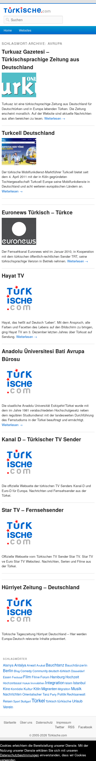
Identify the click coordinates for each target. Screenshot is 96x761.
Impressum (63, 722)
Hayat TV (13, 275)
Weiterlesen (54, 118)
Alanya (8, 665)
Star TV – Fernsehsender (33, 509)
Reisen (8, 701)
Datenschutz (44, 722)
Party (53, 694)
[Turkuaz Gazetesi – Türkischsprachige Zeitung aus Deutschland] (19, 99)
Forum (44, 677)
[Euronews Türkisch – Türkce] (19, 246)
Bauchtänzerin (76, 665)
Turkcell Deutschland (28, 132)
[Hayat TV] (19, 317)
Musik (76, 688)
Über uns (26, 722)
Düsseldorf (77, 671)
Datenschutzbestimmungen (19, 755)
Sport (16, 701)
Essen (7, 677)
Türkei (38, 700)
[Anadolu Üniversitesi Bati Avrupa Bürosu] (19, 400)
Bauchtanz (55, 664)
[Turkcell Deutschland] (19, 167)
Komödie (17, 689)
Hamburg (57, 676)
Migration (64, 689)
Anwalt (31, 665)
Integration (54, 682)
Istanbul (79, 682)
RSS (71, 727)
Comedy (26, 671)
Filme (36, 677)
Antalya (20, 664)
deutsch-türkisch (59, 671)
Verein (8, 706)
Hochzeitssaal (12, 683)
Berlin (8, 670)
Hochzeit (72, 676)
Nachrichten (12, 694)
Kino (6, 688)
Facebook (85, 727)
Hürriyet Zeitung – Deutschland (41, 587)
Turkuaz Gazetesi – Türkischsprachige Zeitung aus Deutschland (40, 59)
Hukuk (26, 683)
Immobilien (37, 683)
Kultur (28, 688)
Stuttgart (26, 701)
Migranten (49, 688)
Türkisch (51, 701)
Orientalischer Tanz (35, 694)
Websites (25, 30)
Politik (61, 694)
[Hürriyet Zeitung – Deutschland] (19, 629)
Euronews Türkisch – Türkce (37, 212)
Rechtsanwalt (76, 694)
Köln (37, 688)
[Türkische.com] (27, 10)
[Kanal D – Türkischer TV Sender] (19, 481)
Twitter (59, 727)
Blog (17, 671)
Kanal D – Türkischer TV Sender (41, 439)
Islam (68, 683)
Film (27, 677)
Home (8, 30)
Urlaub (77, 700)
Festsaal (17, 677)
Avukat (40, 665)
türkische (64, 700)
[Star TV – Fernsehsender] (19, 551)
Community (40, 671)
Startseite (10, 722)
